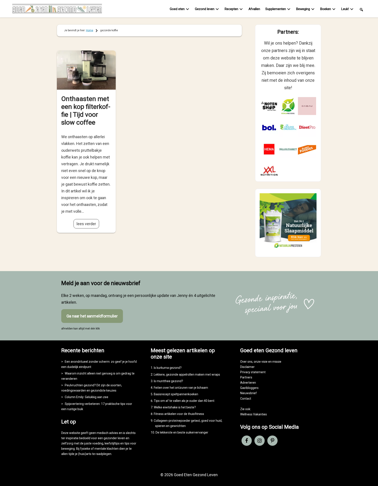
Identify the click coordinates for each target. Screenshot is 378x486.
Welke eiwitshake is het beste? (175, 407)
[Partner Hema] (269, 149)
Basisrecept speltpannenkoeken (176, 394)
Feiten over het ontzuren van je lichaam (181, 387)
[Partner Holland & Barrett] (288, 149)
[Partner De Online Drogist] (288, 127)
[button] (361, 9)
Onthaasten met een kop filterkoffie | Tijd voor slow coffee (85, 110)
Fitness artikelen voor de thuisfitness (179, 414)
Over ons (246, 361)
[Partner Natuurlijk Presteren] (288, 106)
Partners (246, 377)
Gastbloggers (249, 388)
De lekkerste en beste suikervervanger (182, 432)
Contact (245, 398)
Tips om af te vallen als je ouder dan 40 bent (184, 400)
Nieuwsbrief (248, 393)
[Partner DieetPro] (307, 127)
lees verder (86, 223)
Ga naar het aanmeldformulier (92, 316)
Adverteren (248, 382)
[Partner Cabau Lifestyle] (307, 106)
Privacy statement (253, 372)
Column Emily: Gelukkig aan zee (86, 397)
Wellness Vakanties (253, 414)
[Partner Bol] (269, 127)
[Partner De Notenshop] (269, 106)
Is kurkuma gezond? (168, 367)
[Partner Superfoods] (307, 149)
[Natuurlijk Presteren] (288, 248)
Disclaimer (247, 367)
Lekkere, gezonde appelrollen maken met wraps (187, 374)
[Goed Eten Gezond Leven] (57, 9)
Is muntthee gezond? (168, 381)
